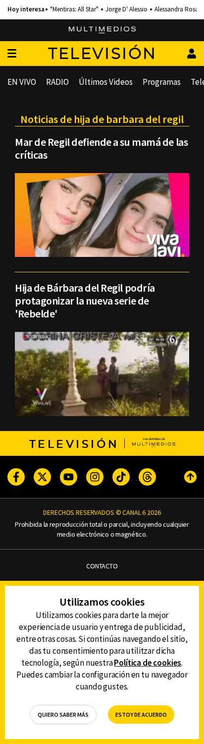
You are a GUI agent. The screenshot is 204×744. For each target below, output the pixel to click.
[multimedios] (102, 30)
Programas (162, 81)
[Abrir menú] (11, 54)
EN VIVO (21, 81)
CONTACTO (102, 566)
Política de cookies (147, 662)
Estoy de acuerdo (141, 714)
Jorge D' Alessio (126, 9)
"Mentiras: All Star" (74, 9)
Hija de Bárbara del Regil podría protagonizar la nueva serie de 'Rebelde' (85, 300)
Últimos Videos (106, 81)
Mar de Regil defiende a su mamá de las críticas (101, 148)
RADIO (57, 81)
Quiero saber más (63, 714)
